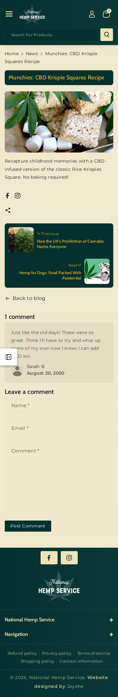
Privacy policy (56, 653)
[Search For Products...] (106, 34)
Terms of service (94, 653)
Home (12, 53)
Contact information (81, 661)
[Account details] (92, 14)
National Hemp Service (57, 677)
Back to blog (29, 298)
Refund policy (22, 653)
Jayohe (75, 686)
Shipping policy (37, 661)
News (32, 53)
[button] (9, 14)
